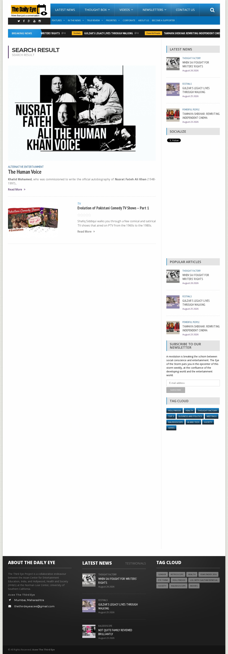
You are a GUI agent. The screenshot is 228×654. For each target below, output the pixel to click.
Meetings (212, 416)
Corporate (129, 20)
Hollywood (174, 410)
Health (189, 410)
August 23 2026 (190, 121)
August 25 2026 (190, 96)
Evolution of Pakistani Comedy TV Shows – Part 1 (113, 207)
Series (171, 427)
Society (208, 422)
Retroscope (177, 574)
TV (79, 203)
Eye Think (163, 580)
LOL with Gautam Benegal (204, 580)
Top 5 (171, 416)
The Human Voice (25, 171)
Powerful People (149, 33)
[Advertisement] (193, 201)
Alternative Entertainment (26, 166)
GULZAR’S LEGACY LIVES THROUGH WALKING (104, 33)
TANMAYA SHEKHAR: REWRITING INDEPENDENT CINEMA (188, 33)
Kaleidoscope (175, 422)
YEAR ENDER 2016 (208, 574)
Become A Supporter (163, 20)
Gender (162, 574)
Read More (15, 189)
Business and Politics (190, 416)
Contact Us (185, 10)
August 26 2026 (190, 70)
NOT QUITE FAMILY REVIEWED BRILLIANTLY (115, 632)
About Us (143, 20)
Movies (194, 585)
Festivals (72, 33)
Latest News (65, 10)
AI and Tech (193, 422)
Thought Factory (191, 58)
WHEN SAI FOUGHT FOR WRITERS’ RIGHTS (195, 64)
